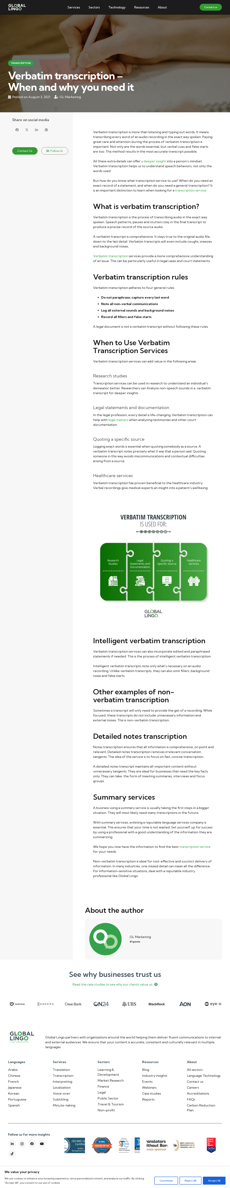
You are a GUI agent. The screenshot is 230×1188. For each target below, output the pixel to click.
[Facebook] (32, 1144)
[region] (115, 1177)
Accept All (214, 1180)
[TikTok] (12, 1154)
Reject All (190, 1180)
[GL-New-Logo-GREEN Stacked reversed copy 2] (17, 7)
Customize (166, 1180)
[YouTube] (42, 1144)
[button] (83, 7)
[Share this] (17, 130)
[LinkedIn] (12, 1144)
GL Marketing (70, 97)
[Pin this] (46, 130)
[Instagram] (22, 1144)
